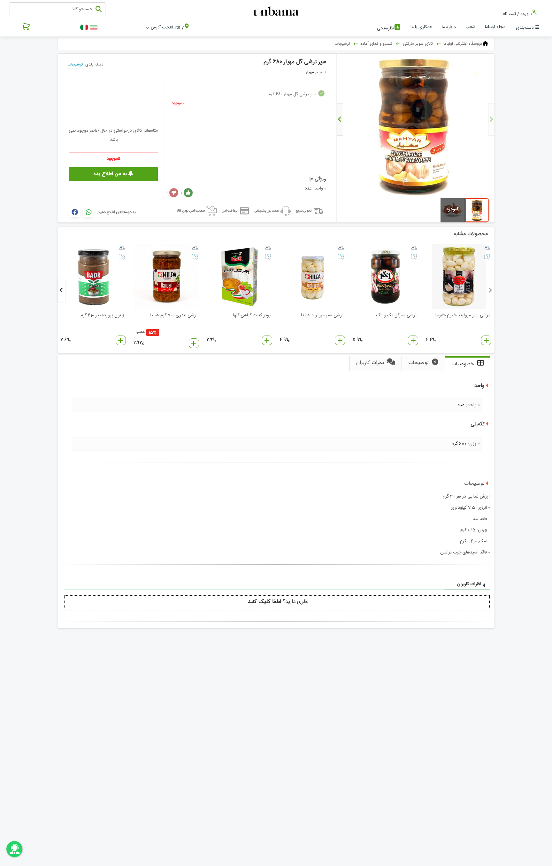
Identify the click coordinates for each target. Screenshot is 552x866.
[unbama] (277, 11)
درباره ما (449, 27)
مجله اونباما (495, 27)
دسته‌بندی (525, 28)
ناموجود (178, 103)
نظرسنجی (385, 28)
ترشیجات (75, 64)
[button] (486, 340)
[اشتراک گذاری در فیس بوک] (74, 212)
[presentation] (491, 119)
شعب (470, 27)
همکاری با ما (421, 27)
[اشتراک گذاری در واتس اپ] (88, 212)
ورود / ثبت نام (516, 14)
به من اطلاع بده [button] (111, 174)
